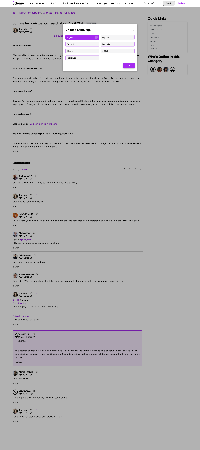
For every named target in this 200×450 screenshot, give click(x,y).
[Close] (133, 30)
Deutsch (70, 44)
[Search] (160, 3)
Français (106, 44)
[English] (18, 3)
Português (71, 58)
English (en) (149, 3)
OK (129, 65)
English (70, 37)
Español (105, 37)
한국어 (105, 51)
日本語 (70, 51)
